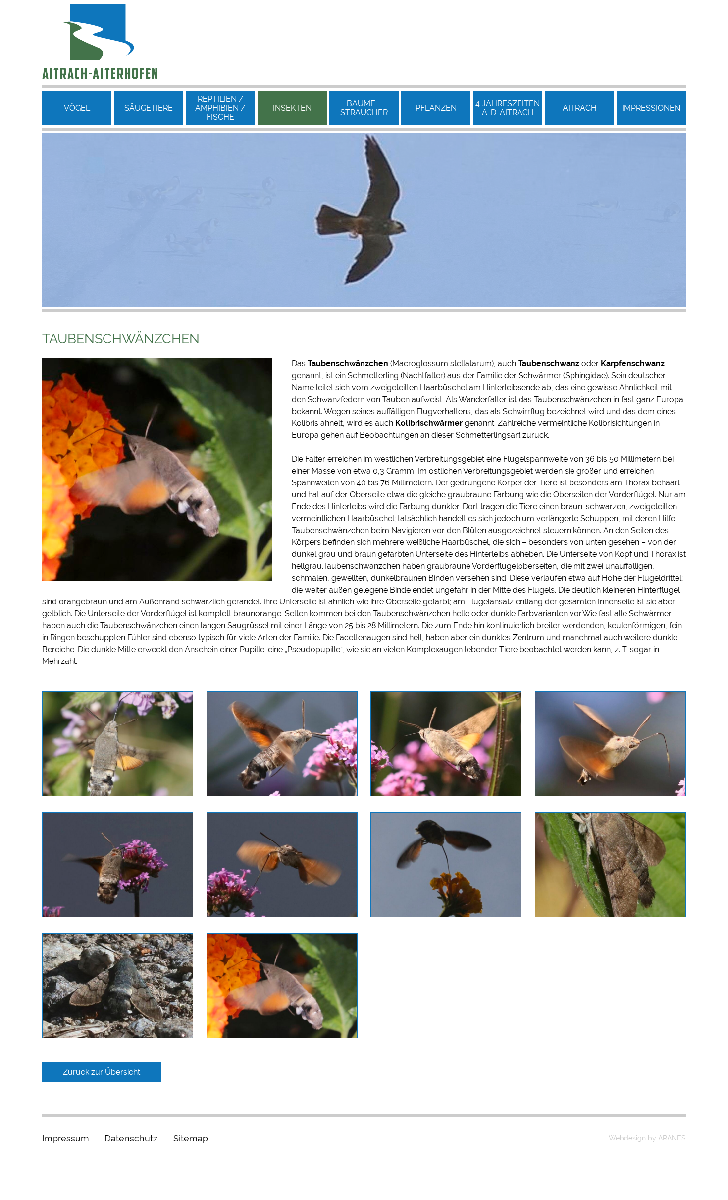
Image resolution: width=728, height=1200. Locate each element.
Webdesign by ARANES (647, 1138)
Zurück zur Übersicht (101, 1072)
